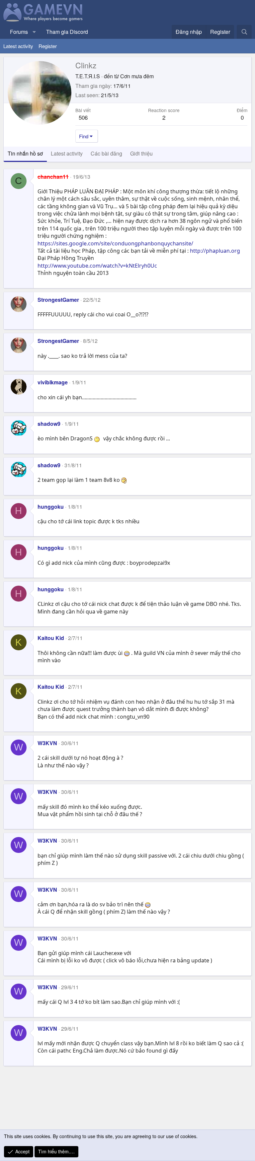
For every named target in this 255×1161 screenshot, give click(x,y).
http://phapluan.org (215, 250)
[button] (34, 32)
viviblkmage (53, 382)
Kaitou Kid (51, 638)
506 (83, 117)
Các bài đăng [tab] (106, 153)
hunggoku (51, 506)
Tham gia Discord (67, 31)
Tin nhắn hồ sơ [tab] (25, 153)
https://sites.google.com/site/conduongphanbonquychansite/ (115, 243)
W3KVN (47, 743)
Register (48, 45)
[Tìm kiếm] (244, 32)
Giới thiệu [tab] (141, 153)
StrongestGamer (58, 299)
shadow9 (49, 423)
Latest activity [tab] (67, 153)
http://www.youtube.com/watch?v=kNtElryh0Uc (97, 265)
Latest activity (18, 45)
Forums (19, 31)
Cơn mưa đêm (137, 76)
